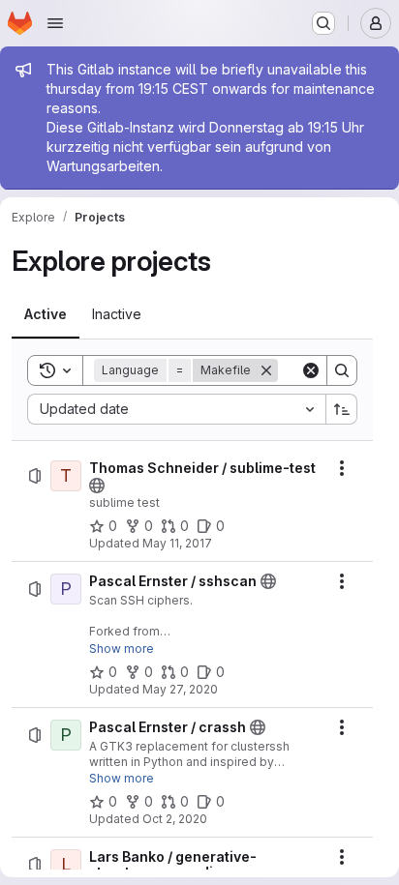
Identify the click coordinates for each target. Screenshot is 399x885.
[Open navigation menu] (55, 23)
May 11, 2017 (177, 543)
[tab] (45, 314)
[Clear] (310, 370)
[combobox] (176, 409)
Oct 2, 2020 (174, 818)
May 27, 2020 (180, 689)
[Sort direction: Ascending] (341, 409)
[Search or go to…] (323, 23)
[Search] (341, 370)
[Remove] (266, 370)
